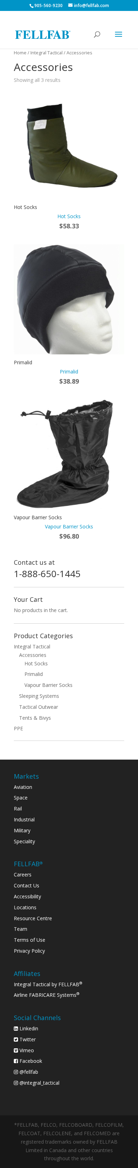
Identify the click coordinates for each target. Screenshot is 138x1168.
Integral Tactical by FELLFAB (48, 984)
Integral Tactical (46, 52)
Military (22, 830)
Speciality (24, 841)
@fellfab (28, 1071)
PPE (18, 728)
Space (21, 797)
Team (20, 929)
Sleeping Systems (39, 696)
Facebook (30, 1061)
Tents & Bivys (35, 717)
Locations (25, 907)
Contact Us (26, 885)
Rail (18, 808)
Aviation (23, 787)
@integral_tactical (38, 1082)
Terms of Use (29, 939)
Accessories (32, 655)
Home (20, 52)
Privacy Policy (29, 950)
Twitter (27, 1039)
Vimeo (26, 1050)
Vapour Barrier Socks (48, 685)
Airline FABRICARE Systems (47, 995)
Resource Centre (33, 918)
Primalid (33, 674)
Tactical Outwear (38, 706)
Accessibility (27, 896)
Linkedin (28, 1028)
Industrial (24, 819)
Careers (22, 874)
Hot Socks (36, 663)
